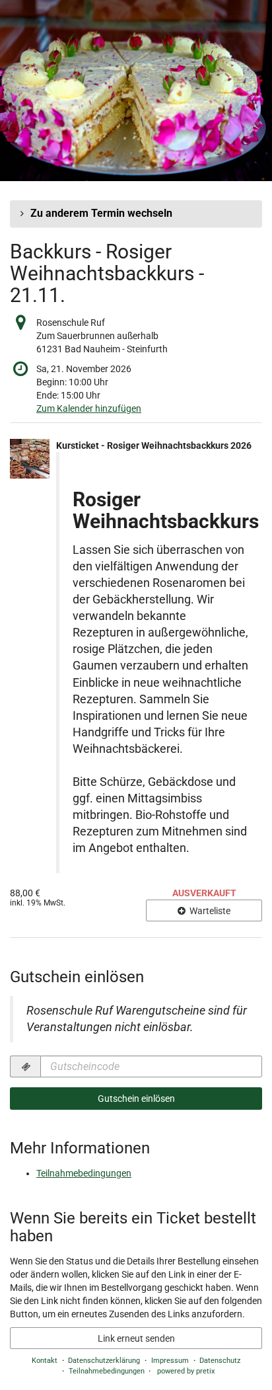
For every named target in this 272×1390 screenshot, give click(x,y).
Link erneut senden (136, 1338)
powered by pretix (186, 1371)
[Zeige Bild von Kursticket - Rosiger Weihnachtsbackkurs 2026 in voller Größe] (30, 459)
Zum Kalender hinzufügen (88, 408)
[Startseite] (136, 90)
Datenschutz (219, 1360)
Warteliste (208, 911)
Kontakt (44, 1360)
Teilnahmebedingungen (83, 1173)
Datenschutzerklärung (104, 1360)
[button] (136, 213)
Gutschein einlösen (136, 1098)
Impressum (170, 1360)
